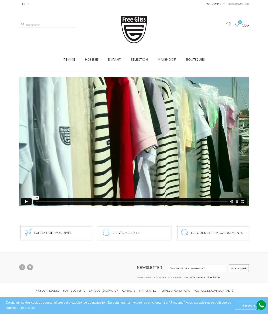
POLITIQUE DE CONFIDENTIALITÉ (213, 290)
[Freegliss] (134, 29)
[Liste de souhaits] (228, 25)
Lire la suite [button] (27, 307)
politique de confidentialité (204, 277)
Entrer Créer (238, 4)
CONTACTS (128, 290)
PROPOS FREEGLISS (47, 290)
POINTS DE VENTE (74, 290)
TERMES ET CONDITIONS (175, 290)
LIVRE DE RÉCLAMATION (104, 290)
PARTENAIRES (147, 290)
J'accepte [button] (248, 305)
